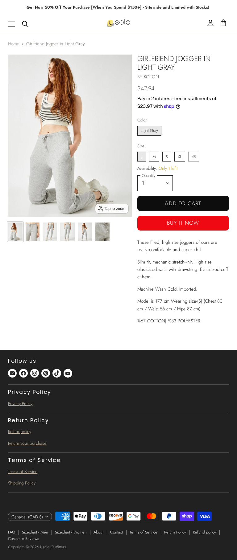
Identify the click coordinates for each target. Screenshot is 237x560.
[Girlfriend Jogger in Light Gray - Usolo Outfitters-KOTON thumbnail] (15, 232)
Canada (27, 517)
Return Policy (175, 532)
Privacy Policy (20, 403)
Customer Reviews (23, 539)
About (98, 532)
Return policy (19, 431)
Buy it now (183, 223)
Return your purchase (27, 443)
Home (13, 44)
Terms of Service (22, 471)
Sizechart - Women (71, 532)
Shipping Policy (21, 483)
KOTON (151, 76)
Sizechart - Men (35, 532)
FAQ (11, 532)
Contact (116, 532)
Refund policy (204, 532)
